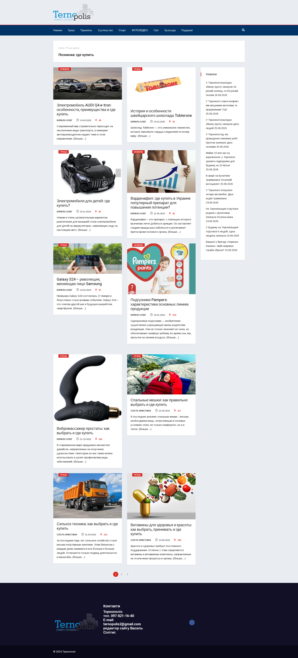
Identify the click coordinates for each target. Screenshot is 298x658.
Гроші (71, 30)
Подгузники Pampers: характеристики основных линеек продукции (160, 304)
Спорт (122, 30)
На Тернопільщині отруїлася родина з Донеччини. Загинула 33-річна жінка (222, 212)
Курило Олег (64, 120)
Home (61, 48)
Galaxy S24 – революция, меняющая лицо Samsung (79, 282)
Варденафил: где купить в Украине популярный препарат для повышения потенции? (161, 203)
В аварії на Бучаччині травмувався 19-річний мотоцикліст (219, 179)
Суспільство (105, 30)
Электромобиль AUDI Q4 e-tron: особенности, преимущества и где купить (86, 109)
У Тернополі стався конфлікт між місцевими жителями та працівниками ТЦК (222, 105)
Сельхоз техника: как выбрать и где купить (87, 526)
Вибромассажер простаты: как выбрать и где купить (83, 431)
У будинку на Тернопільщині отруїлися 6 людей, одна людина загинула (222, 231)
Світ (156, 30)
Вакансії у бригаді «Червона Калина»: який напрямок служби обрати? (222, 245)
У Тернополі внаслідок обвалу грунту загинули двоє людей (222, 124)
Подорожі (187, 30)
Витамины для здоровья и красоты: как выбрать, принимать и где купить (161, 529)
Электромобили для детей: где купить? (83, 203)
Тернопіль (86, 30)
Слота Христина (141, 411)
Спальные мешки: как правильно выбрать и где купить (159, 402)
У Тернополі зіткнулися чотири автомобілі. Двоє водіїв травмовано (220, 194)
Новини (57, 30)
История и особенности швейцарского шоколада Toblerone (161, 113)
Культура (170, 30)
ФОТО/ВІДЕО (140, 30)
